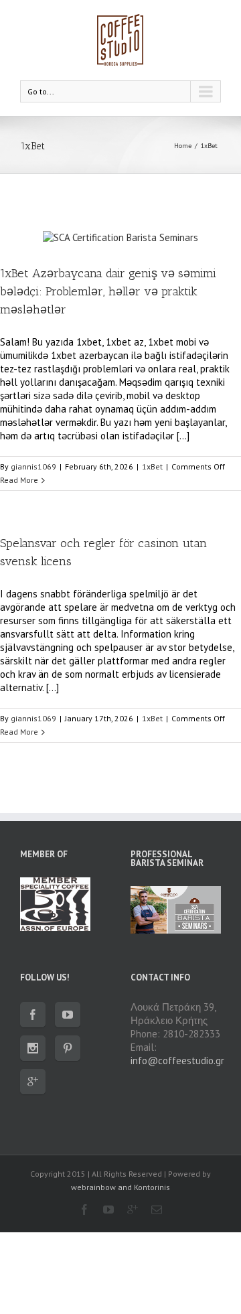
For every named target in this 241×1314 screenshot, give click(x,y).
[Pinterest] (67, 1048)
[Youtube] (67, 1014)
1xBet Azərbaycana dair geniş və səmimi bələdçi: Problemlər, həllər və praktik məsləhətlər (108, 291)
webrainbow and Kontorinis (120, 1187)
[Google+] (33, 1081)
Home (182, 145)
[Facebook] (33, 1014)
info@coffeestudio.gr (177, 1060)
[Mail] (156, 1209)
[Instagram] (33, 1048)
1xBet (209, 145)
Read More (19, 480)
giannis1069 (33, 466)
